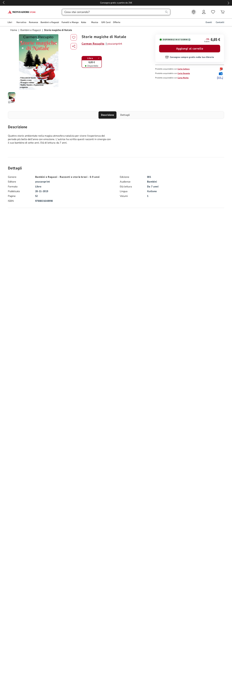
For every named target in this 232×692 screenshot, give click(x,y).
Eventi (209, 22)
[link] (193, 12)
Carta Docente (184, 73)
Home (14, 30)
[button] (74, 46)
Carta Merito (183, 78)
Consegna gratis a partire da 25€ (116, 2)
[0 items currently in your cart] (222, 12)
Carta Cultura (184, 69)
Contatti (220, 22)
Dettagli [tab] (125, 115)
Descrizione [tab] (107, 115)
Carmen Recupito (93, 44)
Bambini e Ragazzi (31, 30)
